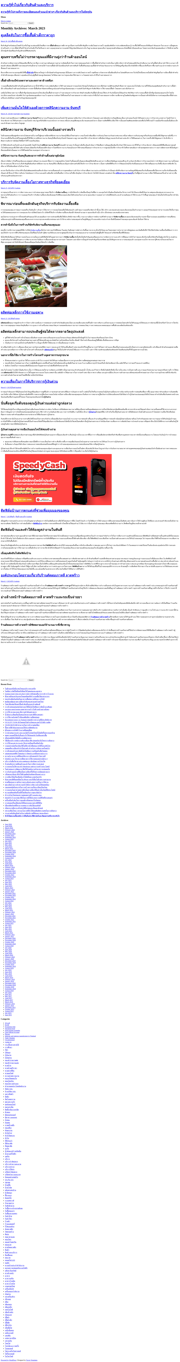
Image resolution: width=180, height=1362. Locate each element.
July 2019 (8, 970)
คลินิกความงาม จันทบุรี (124, 173)
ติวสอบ (7, 1112)
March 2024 (9, 865)
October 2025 (9, 835)
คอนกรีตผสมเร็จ (11, 1078)
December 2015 (10, 1007)
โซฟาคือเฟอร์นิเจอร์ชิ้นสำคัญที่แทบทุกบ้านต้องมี (22, 704)
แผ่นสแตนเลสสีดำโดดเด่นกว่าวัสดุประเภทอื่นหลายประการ (26, 753)
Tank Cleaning (10, 1038)
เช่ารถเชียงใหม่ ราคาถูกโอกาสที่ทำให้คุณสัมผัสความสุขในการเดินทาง (31, 811)
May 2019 (8, 974)
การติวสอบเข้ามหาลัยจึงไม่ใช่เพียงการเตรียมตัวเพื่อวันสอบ (26, 751)
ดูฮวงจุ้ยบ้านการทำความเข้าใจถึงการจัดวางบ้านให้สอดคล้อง (27, 785)
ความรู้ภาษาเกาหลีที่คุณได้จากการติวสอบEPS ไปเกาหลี (25, 756)
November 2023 (10, 873)
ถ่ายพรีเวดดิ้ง (9, 1125)
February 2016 (10, 1004)
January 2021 (9, 936)
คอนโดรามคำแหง (11, 1084)
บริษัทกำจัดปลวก (11, 1172)
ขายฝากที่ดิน (9, 1071)
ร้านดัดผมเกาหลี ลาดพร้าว (100, 617)
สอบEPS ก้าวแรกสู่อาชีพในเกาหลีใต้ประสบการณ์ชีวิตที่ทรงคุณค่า (29, 798)
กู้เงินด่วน (14, 387)
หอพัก (7, 1263)
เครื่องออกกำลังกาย (12, 1291)
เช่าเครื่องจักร (10, 1296)
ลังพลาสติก (9, 1229)
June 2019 (8, 972)
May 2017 (8, 996)
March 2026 (9, 828)
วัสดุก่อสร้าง (9, 1232)
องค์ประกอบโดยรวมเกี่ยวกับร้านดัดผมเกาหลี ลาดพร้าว (40, 575)
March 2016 (9, 1002)
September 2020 (10, 944)
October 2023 (9, 875)
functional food (10, 1028)
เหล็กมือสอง (9, 1330)
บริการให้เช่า (9, 1169)
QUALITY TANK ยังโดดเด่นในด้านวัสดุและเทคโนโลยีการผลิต (27, 722)
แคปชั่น (8, 1335)
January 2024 (9, 869)
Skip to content (6, 21)
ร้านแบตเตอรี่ (10, 1224)
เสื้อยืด (7, 1322)
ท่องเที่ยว (8, 1128)
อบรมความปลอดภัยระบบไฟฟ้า (16, 1268)
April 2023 (8, 886)
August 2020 (9, 946)
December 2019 (10, 961)
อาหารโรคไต (10, 1284)
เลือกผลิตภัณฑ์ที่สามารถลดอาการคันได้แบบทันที (23, 805)
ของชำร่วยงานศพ (11, 1060)
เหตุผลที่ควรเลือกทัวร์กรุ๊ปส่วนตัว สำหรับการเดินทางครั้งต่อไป (27, 748)
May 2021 (8, 929)
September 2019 (10, 966)
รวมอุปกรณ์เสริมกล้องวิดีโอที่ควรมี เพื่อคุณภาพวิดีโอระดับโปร (27, 746)
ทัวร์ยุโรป (8, 1133)
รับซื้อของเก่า (10, 1211)
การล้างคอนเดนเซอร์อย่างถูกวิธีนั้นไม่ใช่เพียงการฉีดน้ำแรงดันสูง (28, 707)
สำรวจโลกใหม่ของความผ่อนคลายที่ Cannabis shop (23, 795)
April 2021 (8, 931)
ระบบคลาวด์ (9, 1200)
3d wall (7, 1023)
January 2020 (9, 959)
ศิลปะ (7, 1234)
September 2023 (10, 877)
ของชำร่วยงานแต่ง (12, 1063)
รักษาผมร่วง (9, 1203)
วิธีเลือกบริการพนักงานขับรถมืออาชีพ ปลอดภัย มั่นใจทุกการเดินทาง (29, 740)
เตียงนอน (8, 1304)
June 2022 (8, 905)
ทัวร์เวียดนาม (10, 1135)
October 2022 (9, 897)
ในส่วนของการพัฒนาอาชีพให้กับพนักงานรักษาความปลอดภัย (27, 769)
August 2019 (9, 968)
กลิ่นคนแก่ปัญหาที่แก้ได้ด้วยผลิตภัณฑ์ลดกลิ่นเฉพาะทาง (25, 774)
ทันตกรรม (8, 1130)
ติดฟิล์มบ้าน (37, 523)
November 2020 (10, 940)
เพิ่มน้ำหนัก (9, 1312)
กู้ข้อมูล (7, 1052)
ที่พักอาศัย (8, 1143)
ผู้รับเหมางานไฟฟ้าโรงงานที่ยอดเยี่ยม (18, 730)
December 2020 (10, 938)
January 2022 (9, 914)
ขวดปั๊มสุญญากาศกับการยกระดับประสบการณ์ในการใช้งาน (26, 782)
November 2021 (10, 918)
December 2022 (10, 893)
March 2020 (9, 955)
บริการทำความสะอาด (13, 1164)
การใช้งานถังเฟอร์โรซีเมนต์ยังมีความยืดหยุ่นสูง (22, 717)
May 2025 (8, 845)
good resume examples (12, 1030)
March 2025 (9, 848)
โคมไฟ (7, 1343)
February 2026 (10, 830)
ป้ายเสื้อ (8, 1185)
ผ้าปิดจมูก (8, 1193)
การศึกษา (8, 1047)
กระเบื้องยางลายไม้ (12, 1045)
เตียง (6, 1302)
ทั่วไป (7, 1138)
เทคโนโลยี (9, 1309)
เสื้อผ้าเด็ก (14, 41)
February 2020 (10, 957)
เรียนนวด (8, 1315)
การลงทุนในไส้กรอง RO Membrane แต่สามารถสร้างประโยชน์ (27, 766)
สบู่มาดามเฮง (10, 1237)
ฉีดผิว (7, 1097)
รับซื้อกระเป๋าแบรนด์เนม (14, 1208)
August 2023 (9, 878)
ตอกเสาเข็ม (9, 1107)
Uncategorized (10, 1040)
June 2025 (8, 843)
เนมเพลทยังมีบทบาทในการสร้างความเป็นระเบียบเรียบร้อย (26, 787)
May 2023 (8, 884)
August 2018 (9, 991)
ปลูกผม (7, 1182)
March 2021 (9, 933)
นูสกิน (7, 1156)
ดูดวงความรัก (10, 1102)
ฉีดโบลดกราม (10, 1099)
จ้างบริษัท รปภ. (10, 1091)
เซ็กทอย (8, 1299)
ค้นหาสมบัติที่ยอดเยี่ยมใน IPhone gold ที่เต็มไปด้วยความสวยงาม (28, 779)
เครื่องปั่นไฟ (9, 1289)
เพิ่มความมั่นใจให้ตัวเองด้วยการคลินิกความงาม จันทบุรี (41, 108)
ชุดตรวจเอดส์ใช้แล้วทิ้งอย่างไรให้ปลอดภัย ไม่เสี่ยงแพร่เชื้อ (26, 735)
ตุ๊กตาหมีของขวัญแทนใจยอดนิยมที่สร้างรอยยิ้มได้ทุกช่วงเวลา (27, 696)
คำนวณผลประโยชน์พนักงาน (15, 1086)
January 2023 (9, 891)
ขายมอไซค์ (9, 1073)
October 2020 (9, 942)
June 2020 (8, 949)
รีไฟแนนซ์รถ (9, 1226)
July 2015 (8, 1013)
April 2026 (8, 826)
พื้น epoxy (8, 1195)
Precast (7, 1034)
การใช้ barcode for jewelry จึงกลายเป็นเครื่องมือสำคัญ (24, 743)
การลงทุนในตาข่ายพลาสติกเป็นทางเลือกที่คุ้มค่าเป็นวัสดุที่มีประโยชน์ (30, 790)
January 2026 (9, 832)
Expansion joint (10, 1027)
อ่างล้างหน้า (9, 1273)
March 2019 (9, 977)
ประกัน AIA (9, 1180)
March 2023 (9, 888)
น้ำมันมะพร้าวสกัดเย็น (13, 1151)
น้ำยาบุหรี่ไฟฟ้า (10, 1154)
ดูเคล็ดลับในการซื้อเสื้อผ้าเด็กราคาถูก (28, 35)
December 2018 (10, 983)
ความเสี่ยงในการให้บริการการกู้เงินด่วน (29, 381)
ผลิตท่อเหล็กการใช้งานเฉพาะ (22, 312)
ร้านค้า (7, 1221)
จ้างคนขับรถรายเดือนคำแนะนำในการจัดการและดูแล (24, 764)
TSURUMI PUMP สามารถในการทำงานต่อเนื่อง (22, 725)
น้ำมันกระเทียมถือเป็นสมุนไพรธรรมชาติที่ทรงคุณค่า (24, 714)
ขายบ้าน (8, 1065)
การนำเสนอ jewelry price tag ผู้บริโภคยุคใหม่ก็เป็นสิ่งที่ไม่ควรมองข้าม (30, 733)
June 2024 (8, 862)
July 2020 (8, 948)
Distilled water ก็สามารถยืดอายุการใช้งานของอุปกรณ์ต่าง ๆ (26, 759)
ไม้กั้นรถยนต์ (9, 1354)
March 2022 (9, 910)
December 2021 (10, 916)
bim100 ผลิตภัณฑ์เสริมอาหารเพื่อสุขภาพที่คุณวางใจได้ (24, 699)
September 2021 (10, 921)
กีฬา (6, 1050)
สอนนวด (8, 1245)
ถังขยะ (7, 1120)
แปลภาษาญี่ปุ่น (10, 1338)
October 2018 (9, 987)
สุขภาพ (7, 1258)
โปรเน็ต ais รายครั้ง (12, 1346)
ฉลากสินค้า (9, 1094)
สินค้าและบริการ (22, 517)
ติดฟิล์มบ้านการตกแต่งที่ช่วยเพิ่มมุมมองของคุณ (35, 510)
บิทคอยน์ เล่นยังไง (11, 1177)
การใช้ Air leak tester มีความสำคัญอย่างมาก (21, 712)
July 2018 (8, 992)
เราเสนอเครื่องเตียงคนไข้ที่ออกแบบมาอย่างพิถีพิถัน (23, 803)
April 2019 (8, 976)
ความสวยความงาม (18, 114)
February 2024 (10, 867)
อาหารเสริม (9, 1278)
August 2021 (9, 923)
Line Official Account (12, 1032)
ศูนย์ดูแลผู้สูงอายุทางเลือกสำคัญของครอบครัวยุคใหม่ (24, 702)
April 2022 (8, 908)
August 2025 (9, 839)
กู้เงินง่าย (8, 1055)
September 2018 (10, 989)
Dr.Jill (7, 1025)
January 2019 (9, 981)
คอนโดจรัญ (9, 1081)
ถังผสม (7, 1123)
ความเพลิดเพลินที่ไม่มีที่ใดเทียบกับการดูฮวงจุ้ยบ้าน (23, 792)
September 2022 (10, 899)
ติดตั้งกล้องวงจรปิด (12, 1110)
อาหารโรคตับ (10, 1281)
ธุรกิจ (7, 1148)
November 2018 (10, 985)
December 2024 (10, 850)
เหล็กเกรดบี (9, 1333)
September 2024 (10, 856)
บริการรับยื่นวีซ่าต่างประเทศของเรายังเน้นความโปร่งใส (25, 761)
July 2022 (8, 903)
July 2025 (8, 841)
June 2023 (8, 882)
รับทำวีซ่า (8, 1219)
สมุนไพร (8, 1239)
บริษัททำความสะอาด (13, 1174)
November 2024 (10, 852)
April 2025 (8, 847)
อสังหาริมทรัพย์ (10, 1271)
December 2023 (10, 871)
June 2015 (8, 1015)
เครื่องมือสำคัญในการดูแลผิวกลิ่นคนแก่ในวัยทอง (23, 800)
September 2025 (10, 837)
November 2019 (10, 963)
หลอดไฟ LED (10, 1260)
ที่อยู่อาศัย (8, 1146)
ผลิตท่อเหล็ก (48, 350)
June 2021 (8, 927)
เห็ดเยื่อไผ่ (8, 1328)
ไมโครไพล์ (9, 1356)
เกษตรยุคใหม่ (10, 1286)
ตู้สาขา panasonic (11, 1117)
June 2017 (8, 994)
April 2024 (8, 863)
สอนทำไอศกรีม (10, 1242)
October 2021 (9, 920)
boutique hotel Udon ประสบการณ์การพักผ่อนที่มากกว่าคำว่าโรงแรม (29, 694)
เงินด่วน (8, 1294)
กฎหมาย (8, 1042)
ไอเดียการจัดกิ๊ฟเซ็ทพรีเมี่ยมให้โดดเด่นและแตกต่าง (23, 691)
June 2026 (8, 824)
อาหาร (7, 1276)
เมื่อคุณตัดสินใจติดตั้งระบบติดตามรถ (18, 738)
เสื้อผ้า (7, 1317)
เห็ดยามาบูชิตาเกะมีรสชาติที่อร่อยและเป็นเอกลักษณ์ (24, 808)
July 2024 (8, 860)
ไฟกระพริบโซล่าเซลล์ (13, 1351)
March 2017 (9, 1000)
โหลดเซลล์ (9, 1348)
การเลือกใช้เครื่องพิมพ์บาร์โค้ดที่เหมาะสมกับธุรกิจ (23, 777)
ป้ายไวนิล (8, 1187)
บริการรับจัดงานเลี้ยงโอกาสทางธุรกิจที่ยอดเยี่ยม (35, 182)
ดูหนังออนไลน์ (10, 1104)
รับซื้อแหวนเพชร (11, 1213)
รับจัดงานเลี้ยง (36, 230)
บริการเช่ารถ (9, 1167)
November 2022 (10, 895)
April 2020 (8, 953)
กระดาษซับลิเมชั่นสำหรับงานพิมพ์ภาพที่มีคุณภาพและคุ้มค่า (27, 813)
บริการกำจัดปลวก (11, 1161)
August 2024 (9, 858)
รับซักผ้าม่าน (9, 1206)
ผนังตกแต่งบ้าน (10, 1190)
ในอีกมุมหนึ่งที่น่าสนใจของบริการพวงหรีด (20, 689)
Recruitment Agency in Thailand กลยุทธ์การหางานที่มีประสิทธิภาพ (28, 720)
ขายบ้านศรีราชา (11, 1068)
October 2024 (9, 854)
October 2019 (9, 964)
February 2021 (10, 934)
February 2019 (10, 979)
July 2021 (8, 925)
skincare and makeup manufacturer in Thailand (20, 1036)
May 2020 (8, 951)
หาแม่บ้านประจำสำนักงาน (14, 1265)
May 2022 (8, 906)
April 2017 (8, 998)
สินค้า (13, 318)
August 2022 (9, 901)
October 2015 (9, 1009)
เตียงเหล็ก (8, 1307)
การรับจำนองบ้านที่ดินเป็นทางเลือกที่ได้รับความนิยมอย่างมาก (27, 772)
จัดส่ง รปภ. (9, 1089)
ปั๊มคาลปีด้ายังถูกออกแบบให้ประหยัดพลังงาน (21, 727)
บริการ (13, 188)
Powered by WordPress (8, 1360)
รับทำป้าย (8, 1216)
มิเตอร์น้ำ (8, 1198)
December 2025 (10, 834)
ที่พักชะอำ (8, 1141)
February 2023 (10, 890)
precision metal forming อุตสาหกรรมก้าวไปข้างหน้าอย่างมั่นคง (27, 709)
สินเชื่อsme (8, 1255)
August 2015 (9, 1011)
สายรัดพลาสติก (10, 1247)
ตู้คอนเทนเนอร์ (10, 1115)
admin (20, 41)
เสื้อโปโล (8, 1325)
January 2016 (9, 1006)
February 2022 (10, 912)
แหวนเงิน (8, 1341)
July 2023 (8, 880)
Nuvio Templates (31, 1360)
